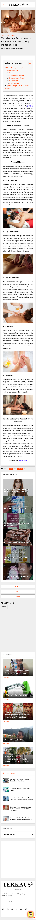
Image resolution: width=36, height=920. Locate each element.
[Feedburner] (17, 909)
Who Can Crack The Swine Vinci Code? (17, 576)
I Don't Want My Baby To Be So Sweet (17, 542)
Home (2, 35)
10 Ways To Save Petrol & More (18, 695)
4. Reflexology (13, 81)
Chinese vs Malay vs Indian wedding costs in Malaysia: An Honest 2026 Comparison (17, 714)
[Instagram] (7, 909)
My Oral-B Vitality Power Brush (15, 508)
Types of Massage (12, 70)
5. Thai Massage (14, 83)
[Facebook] (3, 909)
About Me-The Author (13, 739)
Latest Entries (9, 773)
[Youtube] (21, 909)
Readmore (6, 677)
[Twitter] (12, 909)
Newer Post (18, 586)
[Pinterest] (26, 909)
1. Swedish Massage (15, 73)
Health (7, 35)
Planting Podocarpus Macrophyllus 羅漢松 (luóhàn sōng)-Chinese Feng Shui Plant (17, 758)
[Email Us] (30, 914)
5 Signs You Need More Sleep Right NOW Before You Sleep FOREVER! (16, 491)
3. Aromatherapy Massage (17, 78)
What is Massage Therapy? (14, 68)
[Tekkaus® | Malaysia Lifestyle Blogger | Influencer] (16, 5)
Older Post (18, 591)
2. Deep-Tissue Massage (16, 75)
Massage (13, 35)
